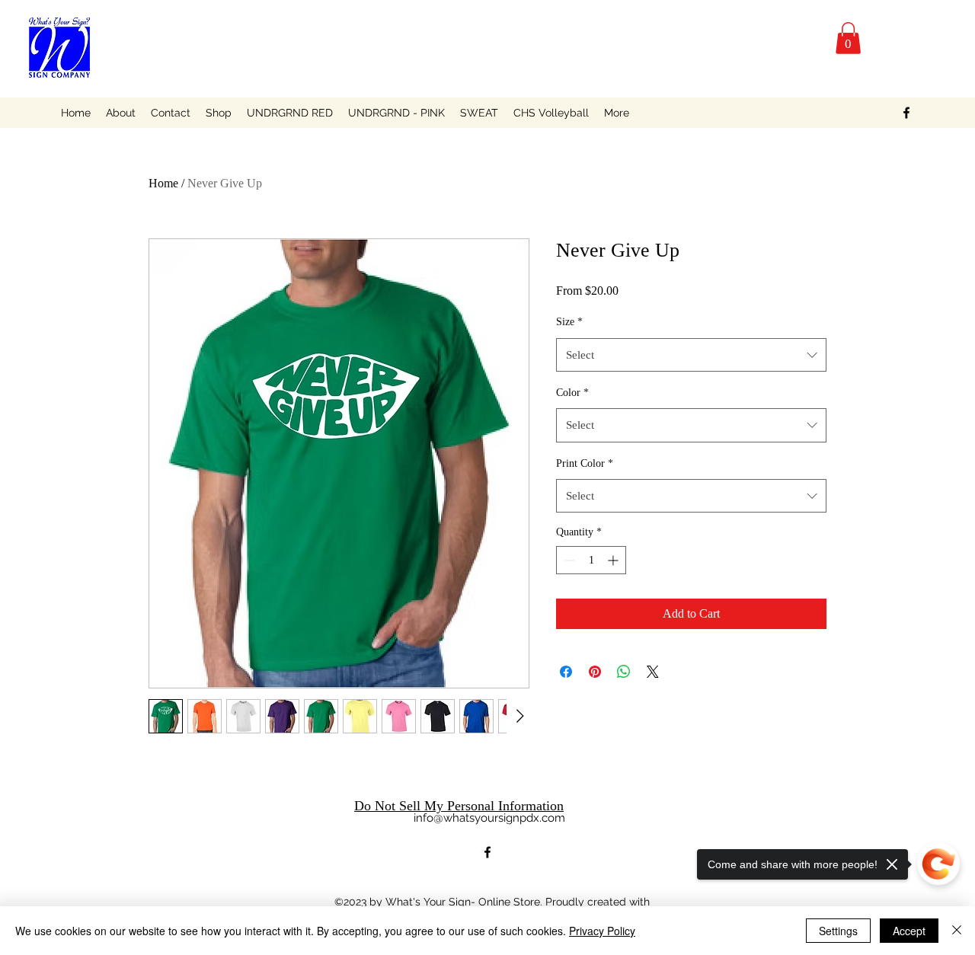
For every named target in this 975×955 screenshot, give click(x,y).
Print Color (584, 463)
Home (163, 183)
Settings (838, 930)
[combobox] (691, 355)
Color (572, 392)
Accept (909, 930)
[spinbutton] (591, 560)
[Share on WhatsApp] (624, 672)
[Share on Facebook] (566, 672)
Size (569, 321)
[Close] (957, 930)
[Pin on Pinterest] (595, 672)
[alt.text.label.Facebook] (906, 112)
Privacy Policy (602, 930)
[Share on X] (653, 672)
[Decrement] (567, 560)
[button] (848, 38)
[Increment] (614, 560)
